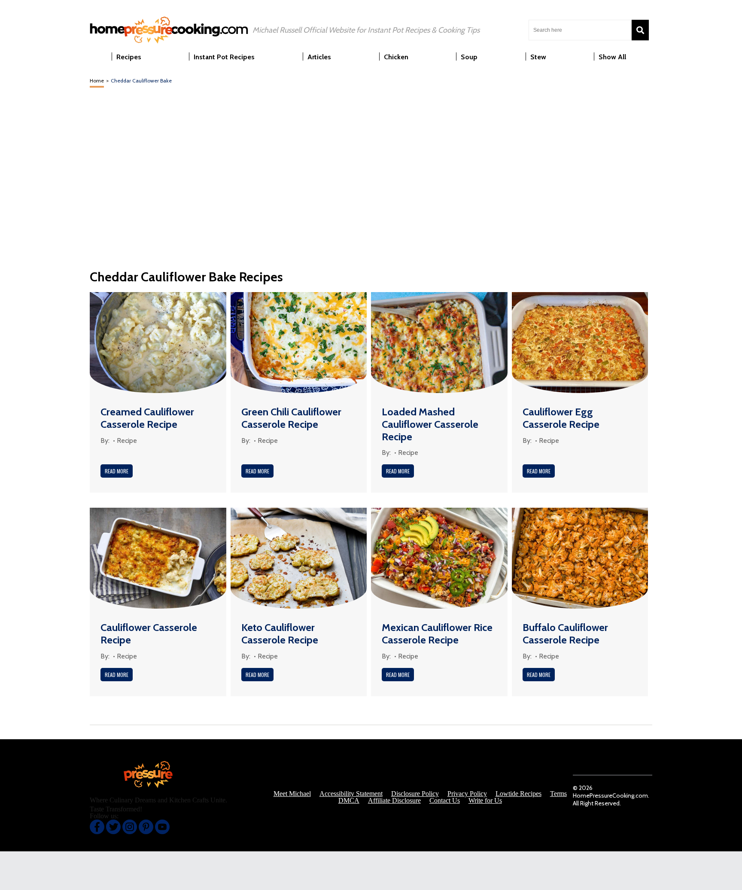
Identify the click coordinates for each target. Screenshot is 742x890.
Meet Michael (292, 793)
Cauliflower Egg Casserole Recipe (561, 417)
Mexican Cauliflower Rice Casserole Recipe (437, 633)
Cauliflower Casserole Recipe (148, 633)
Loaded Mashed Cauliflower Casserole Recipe (430, 424)
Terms (558, 793)
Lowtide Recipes (518, 793)
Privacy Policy (467, 793)
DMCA (348, 800)
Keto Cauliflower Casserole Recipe (279, 633)
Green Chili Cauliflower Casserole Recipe (291, 417)
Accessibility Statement (351, 793)
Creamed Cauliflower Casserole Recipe (147, 417)
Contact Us (444, 800)
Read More (116, 471)
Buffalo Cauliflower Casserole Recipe (565, 633)
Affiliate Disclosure (394, 800)
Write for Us (485, 800)
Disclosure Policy (415, 793)
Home (97, 80)
